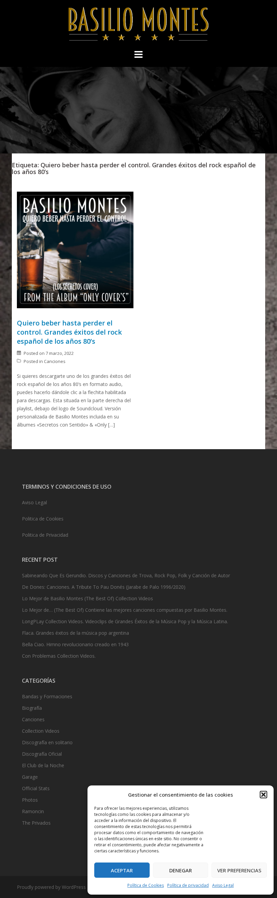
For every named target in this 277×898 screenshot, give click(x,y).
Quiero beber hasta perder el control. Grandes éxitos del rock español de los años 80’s (69, 332)
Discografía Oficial (42, 754)
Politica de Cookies (43, 518)
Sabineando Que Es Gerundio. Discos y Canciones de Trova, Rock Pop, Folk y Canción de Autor (126, 575)
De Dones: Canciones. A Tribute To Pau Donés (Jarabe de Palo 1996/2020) (103, 587)
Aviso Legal (223, 885)
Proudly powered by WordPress (51, 887)
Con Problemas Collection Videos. (59, 656)
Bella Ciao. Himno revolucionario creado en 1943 (75, 644)
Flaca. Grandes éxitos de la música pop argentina (75, 633)
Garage (30, 777)
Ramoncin (33, 811)
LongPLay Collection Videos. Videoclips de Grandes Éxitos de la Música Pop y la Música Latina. (125, 621)
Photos (30, 800)
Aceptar (122, 870)
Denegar (180, 870)
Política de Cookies (145, 885)
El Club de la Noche (43, 765)
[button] (263, 794)
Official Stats (36, 788)
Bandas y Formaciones (47, 696)
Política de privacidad (188, 885)
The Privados (36, 823)
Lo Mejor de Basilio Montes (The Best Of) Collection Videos (87, 598)
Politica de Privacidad (45, 535)
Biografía (32, 708)
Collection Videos (40, 731)
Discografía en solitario (47, 742)
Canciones (55, 361)
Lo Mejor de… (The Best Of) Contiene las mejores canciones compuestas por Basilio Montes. (124, 610)
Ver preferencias (239, 870)
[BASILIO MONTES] (138, 25)
